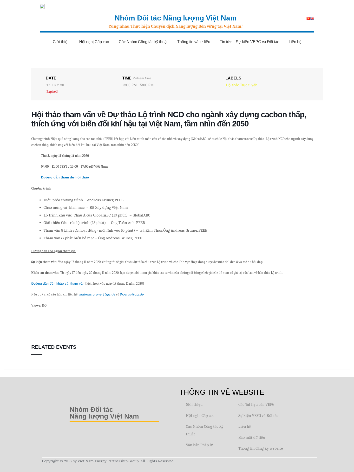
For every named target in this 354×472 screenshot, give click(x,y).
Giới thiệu (61, 42)
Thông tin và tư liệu (193, 42)
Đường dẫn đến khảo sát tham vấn (58, 283)
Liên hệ (295, 42)
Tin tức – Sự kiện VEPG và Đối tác (249, 42)
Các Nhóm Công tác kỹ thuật (143, 42)
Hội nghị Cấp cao (94, 42)
